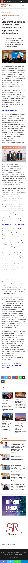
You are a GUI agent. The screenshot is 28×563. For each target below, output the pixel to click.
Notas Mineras (11, 15)
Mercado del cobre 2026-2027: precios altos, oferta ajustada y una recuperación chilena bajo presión (20, 404)
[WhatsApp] (20, 377)
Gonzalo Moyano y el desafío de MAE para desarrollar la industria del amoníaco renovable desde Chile (18, 477)
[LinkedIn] (13, 377)
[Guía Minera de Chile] (6, 5)
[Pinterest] (16, 377)
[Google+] (9, 377)
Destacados (9, 12)
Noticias (17, 15)
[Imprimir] (3, 381)
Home (4, 12)
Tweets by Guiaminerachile (8, 544)
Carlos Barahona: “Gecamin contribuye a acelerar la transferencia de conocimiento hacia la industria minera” (18, 458)
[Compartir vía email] (23, 377)
